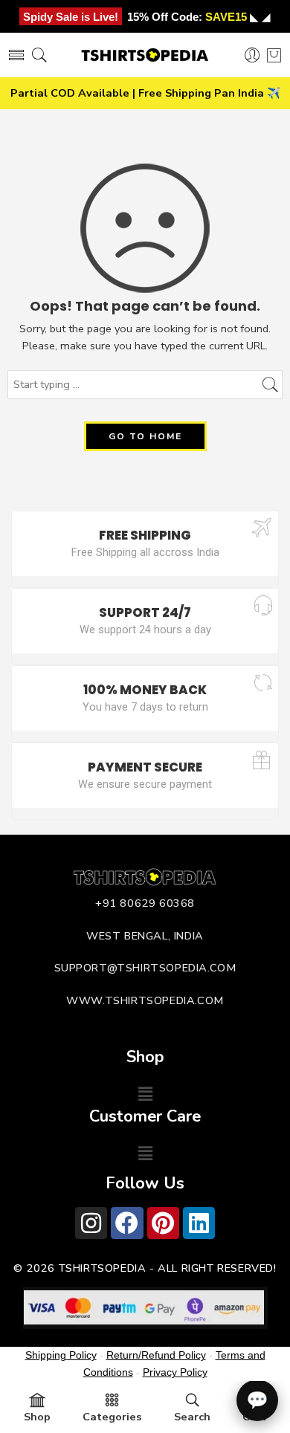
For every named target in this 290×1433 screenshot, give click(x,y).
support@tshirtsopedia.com (145, 967)
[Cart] (274, 55)
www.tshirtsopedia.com (145, 1000)
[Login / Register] (252, 55)
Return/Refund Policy (156, 1355)
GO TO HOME (145, 436)
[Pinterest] (163, 1223)
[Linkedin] (199, 1223)
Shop (37, 1416)
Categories (112, 1416)
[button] (145, 1094)
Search (192, 1416)
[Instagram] (91, 1223)
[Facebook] (127, 1223)
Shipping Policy (61, 1355)
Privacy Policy (175, 1372)
